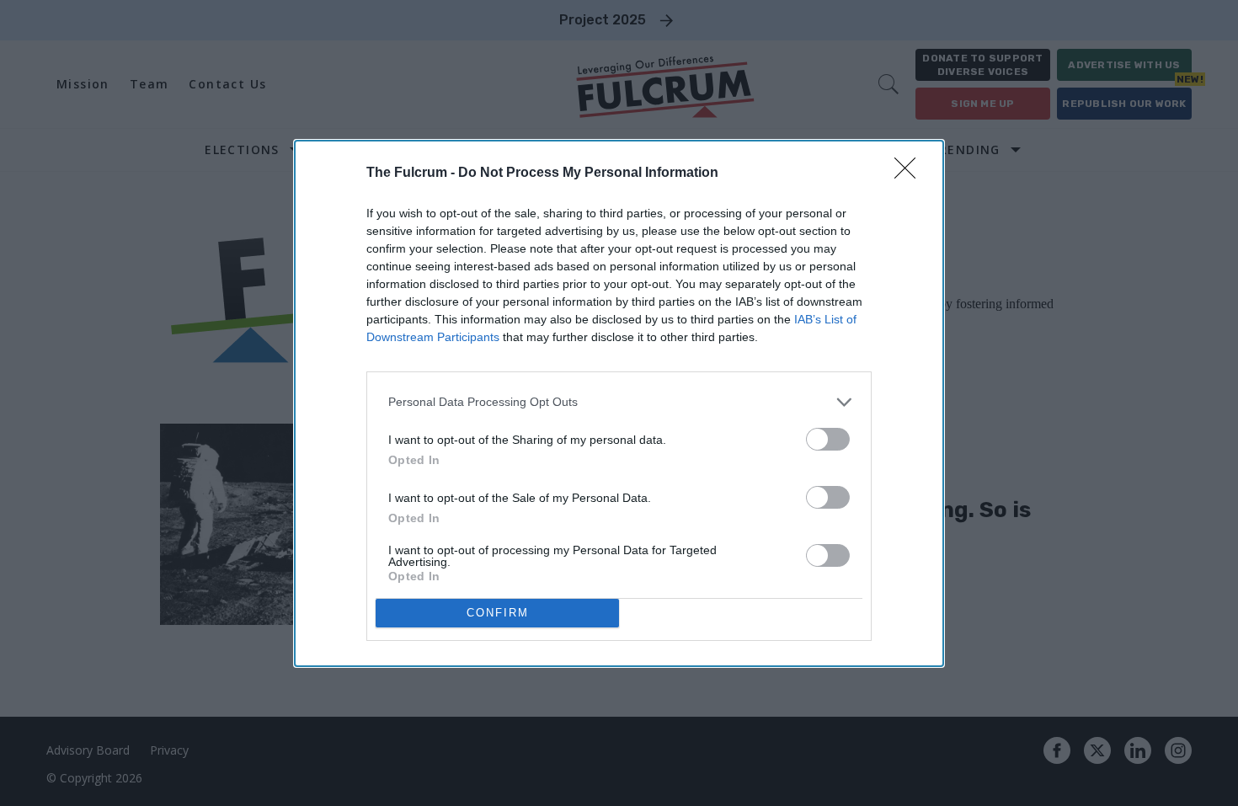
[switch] (828, 439)
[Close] (910, 173)
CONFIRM (498, 612)
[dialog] (619, 403)
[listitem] (619, 402)
